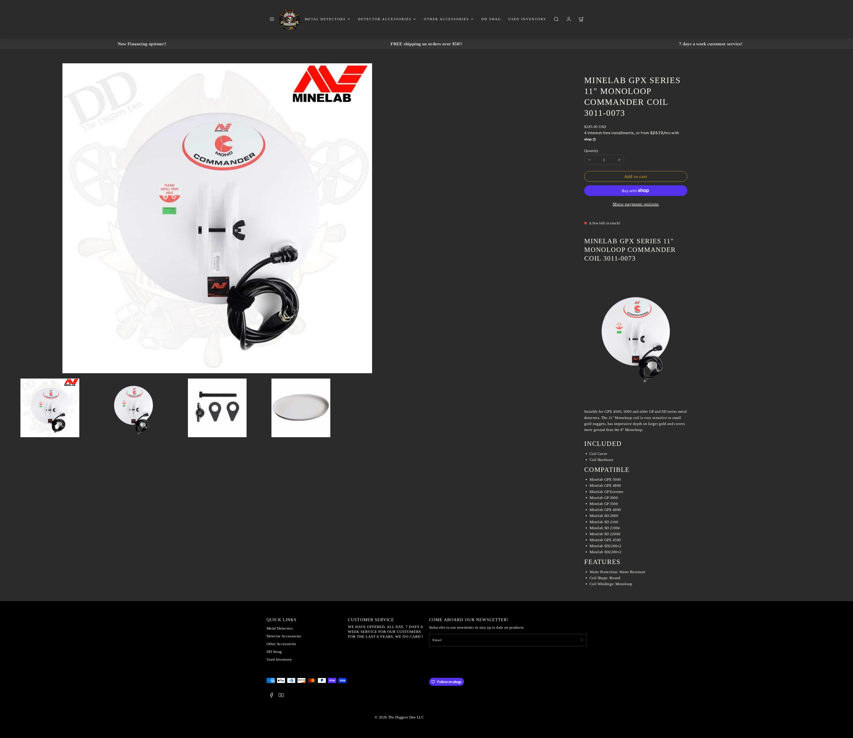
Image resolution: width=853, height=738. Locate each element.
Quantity (591, 151)
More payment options (636, 203)
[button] (272, 19)
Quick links (282, 619)
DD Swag (491, 19)
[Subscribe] (581, 640)
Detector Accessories (384, 19)
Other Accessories (446, 19)
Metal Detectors (325, 19)
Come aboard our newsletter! (469, 619)
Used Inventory (527, 19)
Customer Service (371, 619)
